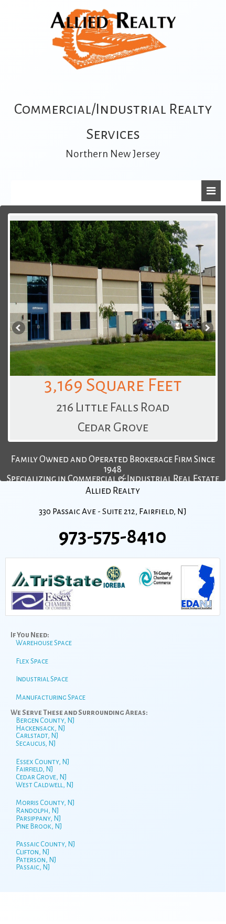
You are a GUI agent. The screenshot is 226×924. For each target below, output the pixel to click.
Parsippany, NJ (38, 818)
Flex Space (32, 661)
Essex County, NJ (42, 762)
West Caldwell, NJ (44, 785)
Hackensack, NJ (40, 728)
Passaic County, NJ (45, 844)
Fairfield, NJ (34, 769)
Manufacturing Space (50, 697)
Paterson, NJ (36, 860)
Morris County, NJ (45, 803)
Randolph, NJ (37, 810)
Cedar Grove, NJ (41, 777)
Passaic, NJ (33, 867)
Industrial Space (42, 679)
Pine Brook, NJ (39, 826)
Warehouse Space (44, 643)
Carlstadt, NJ (37, 736)
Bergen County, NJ (45, 720)
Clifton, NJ (32, 852)
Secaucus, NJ (36, 743)
